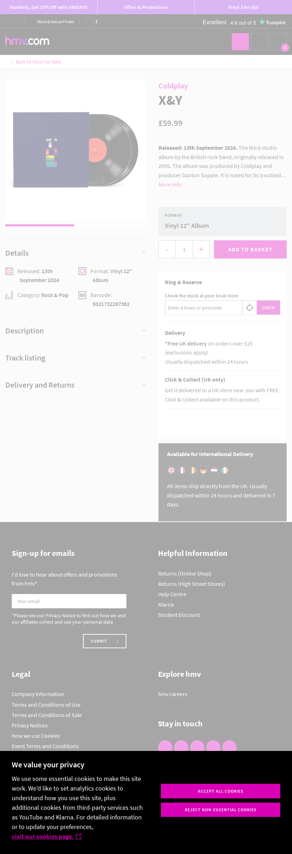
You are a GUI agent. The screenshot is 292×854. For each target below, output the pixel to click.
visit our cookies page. (43, 836)
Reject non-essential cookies (221, 809)
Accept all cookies (221, 791)
